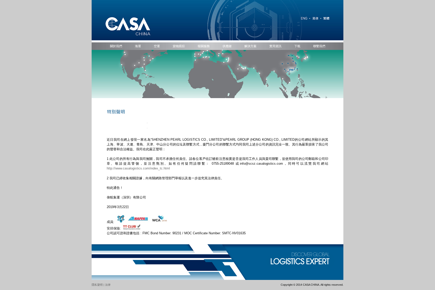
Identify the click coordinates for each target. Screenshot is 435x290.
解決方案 (250, 46)
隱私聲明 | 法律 (101, 284)
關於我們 (116, 46)
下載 (297, 46)
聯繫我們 (319, 46)
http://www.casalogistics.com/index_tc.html (138, 168)
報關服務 (204, 46)
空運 (157, 46)
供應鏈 (227, 46)
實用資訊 (275, 46)
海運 (138, 46)
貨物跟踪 (179, 46)
